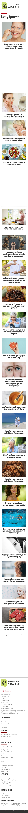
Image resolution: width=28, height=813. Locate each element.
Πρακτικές (4, 727)
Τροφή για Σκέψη (5, 797)
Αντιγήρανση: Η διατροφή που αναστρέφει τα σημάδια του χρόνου (14, 228)
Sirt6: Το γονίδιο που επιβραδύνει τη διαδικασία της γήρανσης (14, 456)
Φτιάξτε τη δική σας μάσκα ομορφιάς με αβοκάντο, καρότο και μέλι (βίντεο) (14, 408)
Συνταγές (3, 738)
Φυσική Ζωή (4, 774)
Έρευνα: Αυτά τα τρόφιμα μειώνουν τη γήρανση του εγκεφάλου (14, 163)
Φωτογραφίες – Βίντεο (7, 757)
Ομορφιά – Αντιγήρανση (7, 782)
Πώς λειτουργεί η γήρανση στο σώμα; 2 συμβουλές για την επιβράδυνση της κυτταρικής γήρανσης (14, 280)
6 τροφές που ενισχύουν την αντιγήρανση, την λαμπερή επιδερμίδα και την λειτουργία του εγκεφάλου (14, 254)
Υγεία (3, 762)
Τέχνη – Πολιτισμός (6, 755)
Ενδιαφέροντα (5, 722)
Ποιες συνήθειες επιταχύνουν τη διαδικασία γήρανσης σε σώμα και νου (14, 580)
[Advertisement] (14, 654)
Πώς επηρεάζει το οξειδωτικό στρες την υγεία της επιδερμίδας (14, 556)
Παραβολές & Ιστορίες (7, 752)
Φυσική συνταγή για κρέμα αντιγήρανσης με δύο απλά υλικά (14, 603)
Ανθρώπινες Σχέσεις (6, 746)
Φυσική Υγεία (4, 771)
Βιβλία (3, 793)
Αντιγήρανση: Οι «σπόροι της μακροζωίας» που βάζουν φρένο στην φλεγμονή (14, 306)
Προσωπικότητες (5, 795)
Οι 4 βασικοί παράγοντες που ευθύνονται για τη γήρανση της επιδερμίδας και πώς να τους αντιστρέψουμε (14, 383)
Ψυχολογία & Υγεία (6, 769)
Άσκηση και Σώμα (6, 778)
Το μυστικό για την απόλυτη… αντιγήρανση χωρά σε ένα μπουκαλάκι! (14, 504)
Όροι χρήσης (4, 702)
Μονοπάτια (4, 725)
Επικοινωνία (4, 706)
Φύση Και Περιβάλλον (7, 785)
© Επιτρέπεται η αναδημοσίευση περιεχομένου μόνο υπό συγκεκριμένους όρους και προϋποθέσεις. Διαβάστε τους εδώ (13, 712)
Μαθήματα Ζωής (5, 750)
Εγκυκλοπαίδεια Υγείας (7, 765)
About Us (3, 698)
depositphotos (5, 695)
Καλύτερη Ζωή (5, 723)
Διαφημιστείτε (5, 700)
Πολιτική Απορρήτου (6, 704)
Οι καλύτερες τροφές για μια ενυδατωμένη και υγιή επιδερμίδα (14, 116)
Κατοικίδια (4, 748)
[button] (25, 7)
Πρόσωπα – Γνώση (6, 790)
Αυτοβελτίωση (5, 718)
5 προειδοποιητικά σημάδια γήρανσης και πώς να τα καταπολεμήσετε (14, 140)
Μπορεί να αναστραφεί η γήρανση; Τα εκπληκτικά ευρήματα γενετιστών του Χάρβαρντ (14, 332)
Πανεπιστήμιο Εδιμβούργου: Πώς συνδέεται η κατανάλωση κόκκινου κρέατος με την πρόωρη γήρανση (14, 628)
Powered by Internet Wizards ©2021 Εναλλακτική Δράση (16, 810)
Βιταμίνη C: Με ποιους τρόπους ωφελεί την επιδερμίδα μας (14, 357)
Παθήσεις (3, 767)
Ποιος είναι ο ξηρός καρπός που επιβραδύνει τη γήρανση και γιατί (14, 432)
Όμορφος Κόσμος (6, 742)
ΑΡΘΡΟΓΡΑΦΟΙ (5, 697)
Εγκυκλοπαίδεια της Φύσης (8, 780)
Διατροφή (4, 730)
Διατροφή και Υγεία (6, 736)
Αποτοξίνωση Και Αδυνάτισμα (9, 734)
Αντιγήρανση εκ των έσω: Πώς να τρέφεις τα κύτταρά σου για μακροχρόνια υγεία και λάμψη (14, 46)
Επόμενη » (22, 635)
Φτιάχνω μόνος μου (6, 784)
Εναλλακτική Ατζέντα (7, 800)
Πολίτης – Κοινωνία (6, 753)
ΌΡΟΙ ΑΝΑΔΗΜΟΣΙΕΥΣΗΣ (7, 708)
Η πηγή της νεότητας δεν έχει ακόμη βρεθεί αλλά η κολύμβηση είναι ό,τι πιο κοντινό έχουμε (14, 531)
